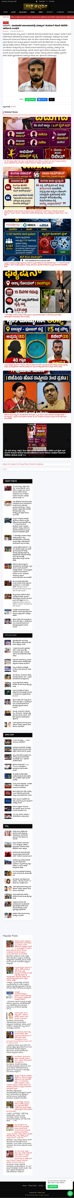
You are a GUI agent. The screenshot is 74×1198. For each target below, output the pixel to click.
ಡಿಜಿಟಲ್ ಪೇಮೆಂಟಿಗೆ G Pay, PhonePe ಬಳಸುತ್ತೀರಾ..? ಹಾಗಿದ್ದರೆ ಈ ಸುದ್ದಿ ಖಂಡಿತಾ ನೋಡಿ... (21, 767)
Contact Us (14, 464)
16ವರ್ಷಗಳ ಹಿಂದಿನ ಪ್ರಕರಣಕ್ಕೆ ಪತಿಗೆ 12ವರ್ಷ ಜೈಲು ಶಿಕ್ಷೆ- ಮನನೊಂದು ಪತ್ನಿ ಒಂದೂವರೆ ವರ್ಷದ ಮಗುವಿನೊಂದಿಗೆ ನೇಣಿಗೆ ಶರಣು (22, 652)
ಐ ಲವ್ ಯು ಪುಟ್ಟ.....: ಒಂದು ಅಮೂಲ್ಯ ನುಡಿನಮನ (21, 741)
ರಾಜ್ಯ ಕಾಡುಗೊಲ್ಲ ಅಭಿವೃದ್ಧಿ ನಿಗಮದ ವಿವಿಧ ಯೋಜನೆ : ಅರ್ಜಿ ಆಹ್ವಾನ (22, 669)
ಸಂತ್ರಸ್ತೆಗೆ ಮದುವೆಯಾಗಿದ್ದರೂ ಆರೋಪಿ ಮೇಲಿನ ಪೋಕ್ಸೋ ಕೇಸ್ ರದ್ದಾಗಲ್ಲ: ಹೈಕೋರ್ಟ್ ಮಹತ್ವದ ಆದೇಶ (22, 613)
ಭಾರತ (13, 12)
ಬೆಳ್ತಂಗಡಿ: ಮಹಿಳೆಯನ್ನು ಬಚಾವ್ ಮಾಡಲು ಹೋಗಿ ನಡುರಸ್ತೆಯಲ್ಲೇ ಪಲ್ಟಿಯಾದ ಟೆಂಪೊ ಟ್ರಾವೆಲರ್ (22, 662)
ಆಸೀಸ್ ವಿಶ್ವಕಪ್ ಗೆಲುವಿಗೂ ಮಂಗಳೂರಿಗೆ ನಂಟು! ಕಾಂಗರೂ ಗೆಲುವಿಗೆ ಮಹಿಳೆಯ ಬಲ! (21, 809)
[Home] (37, 7)
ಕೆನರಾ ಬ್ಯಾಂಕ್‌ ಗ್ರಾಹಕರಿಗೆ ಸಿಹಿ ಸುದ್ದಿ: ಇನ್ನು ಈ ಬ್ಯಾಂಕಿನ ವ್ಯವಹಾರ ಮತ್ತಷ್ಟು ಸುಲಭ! (22, 801)
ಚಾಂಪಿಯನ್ (23, 12)
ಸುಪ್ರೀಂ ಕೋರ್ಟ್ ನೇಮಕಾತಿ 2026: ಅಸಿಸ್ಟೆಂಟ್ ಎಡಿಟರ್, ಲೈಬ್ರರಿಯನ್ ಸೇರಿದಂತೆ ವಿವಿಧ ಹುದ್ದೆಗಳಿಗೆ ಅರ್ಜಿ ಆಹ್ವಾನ (21, 846)
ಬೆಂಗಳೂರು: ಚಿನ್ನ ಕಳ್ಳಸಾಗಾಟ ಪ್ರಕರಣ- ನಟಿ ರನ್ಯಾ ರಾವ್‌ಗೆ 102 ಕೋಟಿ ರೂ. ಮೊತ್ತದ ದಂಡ (22, 881)
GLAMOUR (60, 12)
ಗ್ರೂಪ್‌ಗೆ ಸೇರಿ (52, 1186)
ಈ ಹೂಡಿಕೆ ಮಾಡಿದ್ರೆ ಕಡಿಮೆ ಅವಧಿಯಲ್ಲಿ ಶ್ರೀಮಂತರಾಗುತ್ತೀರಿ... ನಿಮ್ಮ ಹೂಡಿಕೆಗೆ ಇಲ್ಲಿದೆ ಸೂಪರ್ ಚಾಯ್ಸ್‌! (22, 777)
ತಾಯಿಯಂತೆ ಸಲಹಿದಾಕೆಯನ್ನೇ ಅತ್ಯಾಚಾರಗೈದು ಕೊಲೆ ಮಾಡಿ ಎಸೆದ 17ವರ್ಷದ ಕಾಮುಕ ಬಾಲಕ (22, 854)
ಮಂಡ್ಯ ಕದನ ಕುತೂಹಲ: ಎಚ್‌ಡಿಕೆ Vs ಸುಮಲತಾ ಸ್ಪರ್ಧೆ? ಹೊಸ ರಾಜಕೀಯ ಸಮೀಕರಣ (22, 786)
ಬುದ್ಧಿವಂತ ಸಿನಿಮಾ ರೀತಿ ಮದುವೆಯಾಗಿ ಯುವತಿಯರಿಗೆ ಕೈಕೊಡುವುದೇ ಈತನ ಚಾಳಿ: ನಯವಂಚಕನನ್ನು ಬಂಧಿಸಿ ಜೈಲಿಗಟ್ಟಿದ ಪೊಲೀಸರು (21, 906)
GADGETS (50, 12)
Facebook (42, 2)
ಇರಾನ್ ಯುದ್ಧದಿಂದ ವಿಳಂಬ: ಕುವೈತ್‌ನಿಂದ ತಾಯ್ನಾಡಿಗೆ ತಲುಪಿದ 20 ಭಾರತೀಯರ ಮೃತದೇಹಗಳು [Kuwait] (22, 693)
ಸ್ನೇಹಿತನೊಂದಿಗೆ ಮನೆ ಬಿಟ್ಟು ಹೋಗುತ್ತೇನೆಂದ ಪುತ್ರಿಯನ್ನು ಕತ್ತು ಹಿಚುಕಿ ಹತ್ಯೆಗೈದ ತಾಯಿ (22, 642)
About (25, 1186)
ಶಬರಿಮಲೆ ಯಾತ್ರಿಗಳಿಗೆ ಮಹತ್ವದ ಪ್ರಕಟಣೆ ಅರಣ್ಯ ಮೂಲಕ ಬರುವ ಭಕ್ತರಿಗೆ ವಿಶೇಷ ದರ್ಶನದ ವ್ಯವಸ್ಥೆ (22, 749)
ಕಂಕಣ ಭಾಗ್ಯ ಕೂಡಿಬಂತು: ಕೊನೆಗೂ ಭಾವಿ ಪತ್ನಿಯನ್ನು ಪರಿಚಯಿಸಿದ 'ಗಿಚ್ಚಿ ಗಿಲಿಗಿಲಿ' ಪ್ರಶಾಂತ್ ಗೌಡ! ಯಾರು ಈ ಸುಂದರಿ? (20, 835)
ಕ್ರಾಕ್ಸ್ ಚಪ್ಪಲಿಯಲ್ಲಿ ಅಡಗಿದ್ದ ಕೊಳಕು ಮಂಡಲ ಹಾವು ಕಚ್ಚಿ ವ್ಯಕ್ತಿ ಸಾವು (22, 685)
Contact (40, 1186)
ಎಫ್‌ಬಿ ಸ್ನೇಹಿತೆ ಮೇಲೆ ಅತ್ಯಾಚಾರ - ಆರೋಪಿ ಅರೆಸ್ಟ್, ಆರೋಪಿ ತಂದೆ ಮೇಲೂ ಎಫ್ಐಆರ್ (22, 725)
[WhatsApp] (70, 1193)
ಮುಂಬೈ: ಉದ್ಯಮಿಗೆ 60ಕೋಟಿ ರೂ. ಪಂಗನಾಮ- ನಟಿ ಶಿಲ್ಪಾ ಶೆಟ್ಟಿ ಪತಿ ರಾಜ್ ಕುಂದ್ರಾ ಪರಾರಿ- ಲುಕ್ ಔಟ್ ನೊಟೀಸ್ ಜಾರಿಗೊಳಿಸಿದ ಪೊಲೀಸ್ (22, 715)
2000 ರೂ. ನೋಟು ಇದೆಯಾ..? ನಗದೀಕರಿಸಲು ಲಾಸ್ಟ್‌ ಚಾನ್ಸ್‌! (21, 815)
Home (5, 12)
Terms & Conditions (36, 464)
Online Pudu (41, 1193)
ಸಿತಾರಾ (32, 12)
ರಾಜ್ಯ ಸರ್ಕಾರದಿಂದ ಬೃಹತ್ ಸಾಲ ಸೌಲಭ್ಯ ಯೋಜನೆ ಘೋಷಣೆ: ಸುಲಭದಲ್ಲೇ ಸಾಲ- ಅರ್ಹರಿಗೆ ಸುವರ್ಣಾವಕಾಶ (22, 758)
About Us (6, 464)
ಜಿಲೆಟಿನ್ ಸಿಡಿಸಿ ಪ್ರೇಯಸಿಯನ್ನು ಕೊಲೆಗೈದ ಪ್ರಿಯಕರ (21, 915)
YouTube (51, 2)
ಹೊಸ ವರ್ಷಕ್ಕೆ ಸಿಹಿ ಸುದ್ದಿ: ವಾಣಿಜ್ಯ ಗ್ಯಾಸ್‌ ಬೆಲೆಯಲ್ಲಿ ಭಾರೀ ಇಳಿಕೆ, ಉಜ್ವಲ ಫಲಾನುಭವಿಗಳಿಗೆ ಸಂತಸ (22, 793)
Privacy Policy (24, 464)
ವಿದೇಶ (41, 12)
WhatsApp (31, 99)
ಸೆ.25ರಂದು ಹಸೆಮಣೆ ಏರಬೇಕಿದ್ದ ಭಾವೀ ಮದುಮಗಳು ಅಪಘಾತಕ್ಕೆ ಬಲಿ (22, 873)
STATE (6, 22)
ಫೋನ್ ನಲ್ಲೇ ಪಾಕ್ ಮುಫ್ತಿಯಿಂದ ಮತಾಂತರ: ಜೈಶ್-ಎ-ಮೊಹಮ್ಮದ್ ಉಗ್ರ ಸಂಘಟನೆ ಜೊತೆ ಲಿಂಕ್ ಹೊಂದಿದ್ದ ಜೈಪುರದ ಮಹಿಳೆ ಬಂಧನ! (22, 623)
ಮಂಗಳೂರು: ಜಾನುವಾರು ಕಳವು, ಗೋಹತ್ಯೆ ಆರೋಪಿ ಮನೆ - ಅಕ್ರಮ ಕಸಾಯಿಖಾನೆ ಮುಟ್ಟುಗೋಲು (22, 677)
